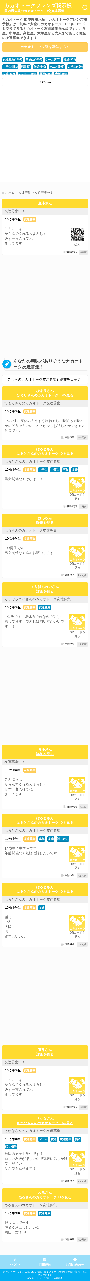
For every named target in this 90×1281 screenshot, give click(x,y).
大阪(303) (61, 73)
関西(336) (46, 73)
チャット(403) (27, 73)
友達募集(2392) (12, 59)
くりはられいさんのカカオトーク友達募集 (37, 599)
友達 (75, 469)
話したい (63, 838)
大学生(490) (75, 66)
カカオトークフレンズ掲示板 (38, 8)
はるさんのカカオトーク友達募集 (30, 530)
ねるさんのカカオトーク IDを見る (45, 1197)
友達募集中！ (14, 211)
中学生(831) (10, 66)
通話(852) (70, 59)
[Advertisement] (45, 135)
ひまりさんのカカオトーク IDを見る (45, 395)
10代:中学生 (13, 219)
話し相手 (11, 1146)
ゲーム (43, 1139)
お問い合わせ (75, 1264)
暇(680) (25, 66)
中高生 (55, 469)
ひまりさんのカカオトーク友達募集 (32, 403)
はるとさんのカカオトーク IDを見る (45, 453)
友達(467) (9, 73)
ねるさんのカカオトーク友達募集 (30, 1205)
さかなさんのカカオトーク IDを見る (45, 1123)
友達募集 (29, 219)
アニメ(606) (56, 66)
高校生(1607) (34, 59)
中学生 (43, 469)
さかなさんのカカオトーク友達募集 (32, 1131)
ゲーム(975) (52, 59)
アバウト (15, 1264)
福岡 (78, 1139)
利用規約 (45, 1264)
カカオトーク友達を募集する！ (45, 47)
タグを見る (45, 81)
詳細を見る (45, 522)
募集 (66, 469)
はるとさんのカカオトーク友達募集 (32, 461)
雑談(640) (40, 66)
